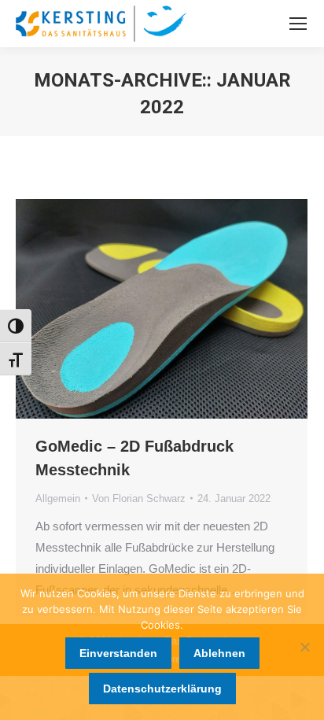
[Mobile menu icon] (298, 23)
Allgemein (57, 498)
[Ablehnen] (304, 647)
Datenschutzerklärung (162, 688)
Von (139, 498)
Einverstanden (118, 653)
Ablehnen (219, 653)
